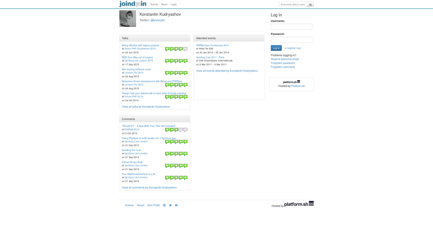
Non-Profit (153, 205)
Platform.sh (298, 86)
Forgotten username (283, 67)
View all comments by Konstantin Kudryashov (149, 187)
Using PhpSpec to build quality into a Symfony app (149, 138)
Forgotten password (283, 63)
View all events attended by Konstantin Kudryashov (227, 71)
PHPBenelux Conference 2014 (212, 45)
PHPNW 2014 (132, 129)
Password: (277, 34)
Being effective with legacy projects (140, 45)
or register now (293, 48)
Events (154, 4)
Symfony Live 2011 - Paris (210, 57)
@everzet (158, 20)
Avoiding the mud (131, 150)
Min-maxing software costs (136, 69)
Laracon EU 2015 (134, 72)
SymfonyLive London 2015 (139, 60)
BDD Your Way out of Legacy (137, 57)
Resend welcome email (285, 59)
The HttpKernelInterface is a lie (138, 174)
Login (174, 4)
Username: (278, 21)
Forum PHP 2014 (134, 96)
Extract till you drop (132, 162)
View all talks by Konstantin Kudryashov (146, 107)
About (164, 4)
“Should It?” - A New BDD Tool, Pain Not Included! (148, 126)
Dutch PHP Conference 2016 (140, 48)
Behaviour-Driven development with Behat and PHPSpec (152, 81)
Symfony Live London (136, 141)
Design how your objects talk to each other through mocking (154, 93)
